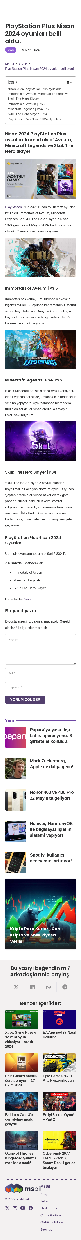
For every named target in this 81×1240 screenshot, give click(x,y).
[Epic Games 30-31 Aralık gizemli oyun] (59, 1062)
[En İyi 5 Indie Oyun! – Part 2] (59, 1101)
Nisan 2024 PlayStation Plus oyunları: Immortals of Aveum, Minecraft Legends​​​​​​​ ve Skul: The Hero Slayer (38, 93)
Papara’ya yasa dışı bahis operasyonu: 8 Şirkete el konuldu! (51, 735)
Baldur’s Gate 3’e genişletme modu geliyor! (19, 1119)
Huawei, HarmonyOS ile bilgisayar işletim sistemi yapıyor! (51, 829)
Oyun (26, 599)
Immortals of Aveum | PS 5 (26, 104)
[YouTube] (22, 1208)
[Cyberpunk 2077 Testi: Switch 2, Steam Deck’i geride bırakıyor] (59, 1140)
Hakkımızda (48, 1208)
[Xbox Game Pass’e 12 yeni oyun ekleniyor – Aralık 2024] (21, 1019)
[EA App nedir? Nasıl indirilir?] (59, 1019)
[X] (7, 1208)
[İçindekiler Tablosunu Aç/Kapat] (66, 82)
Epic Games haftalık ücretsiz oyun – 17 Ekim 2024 (21, 1080)
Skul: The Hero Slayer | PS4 (27, 114)
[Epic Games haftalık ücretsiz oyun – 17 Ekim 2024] (21, 1062)
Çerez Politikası (51, 1215)
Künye (45, 1194)
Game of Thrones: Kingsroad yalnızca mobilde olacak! (21, 1158)
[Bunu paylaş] (16, 987)
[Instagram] (15, 1208)
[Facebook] (31, 1208)
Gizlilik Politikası (51, 1222)
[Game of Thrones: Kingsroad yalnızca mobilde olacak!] (21, 1140)
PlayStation (13, 207)
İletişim (45, 1201)
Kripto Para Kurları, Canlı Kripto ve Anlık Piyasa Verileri (36, 935)
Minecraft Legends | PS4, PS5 (29, 109)
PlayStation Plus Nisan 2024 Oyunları (34, 119)
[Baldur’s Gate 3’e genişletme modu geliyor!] (21, 1101)
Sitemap (46, 1229)
